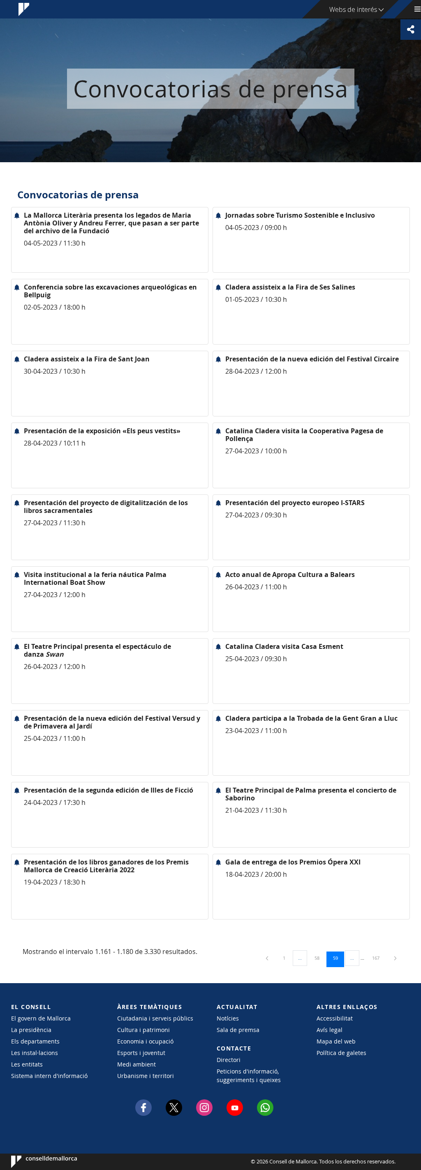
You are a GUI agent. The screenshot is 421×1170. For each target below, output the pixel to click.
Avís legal (329, 1030)
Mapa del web (336, 1041)
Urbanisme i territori (145, 1076)
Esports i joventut (141, 1053)
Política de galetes (341, 1053)
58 (320, 957)
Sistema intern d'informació (49, 1076)
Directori (229, 1060)
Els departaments (35, 1041)
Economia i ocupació (145, 1041)
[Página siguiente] (395, 957)
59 (338, 957)
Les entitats (27, 1064)
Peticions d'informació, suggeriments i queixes (249, 1075)
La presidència (31, 1030)
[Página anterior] (268, 957)
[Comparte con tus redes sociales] (410, 29)
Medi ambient (136, 1064)
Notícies (228, 1018)
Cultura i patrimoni (143, 1030)
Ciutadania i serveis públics (155, 1018)
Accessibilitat (335, 1018)
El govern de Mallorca (41, 1018)
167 (379, 957)
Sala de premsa (238, 1030)
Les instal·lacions (34, 1053)
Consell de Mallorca (36, 1161)
